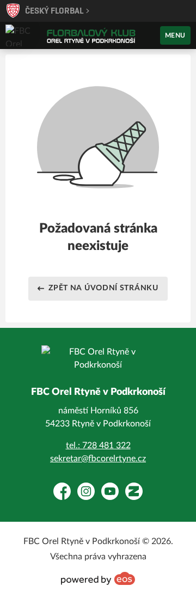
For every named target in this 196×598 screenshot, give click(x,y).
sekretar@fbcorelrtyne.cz (98, 458)
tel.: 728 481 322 (98, 445)
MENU (175, 35)
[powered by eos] (98, 578)
